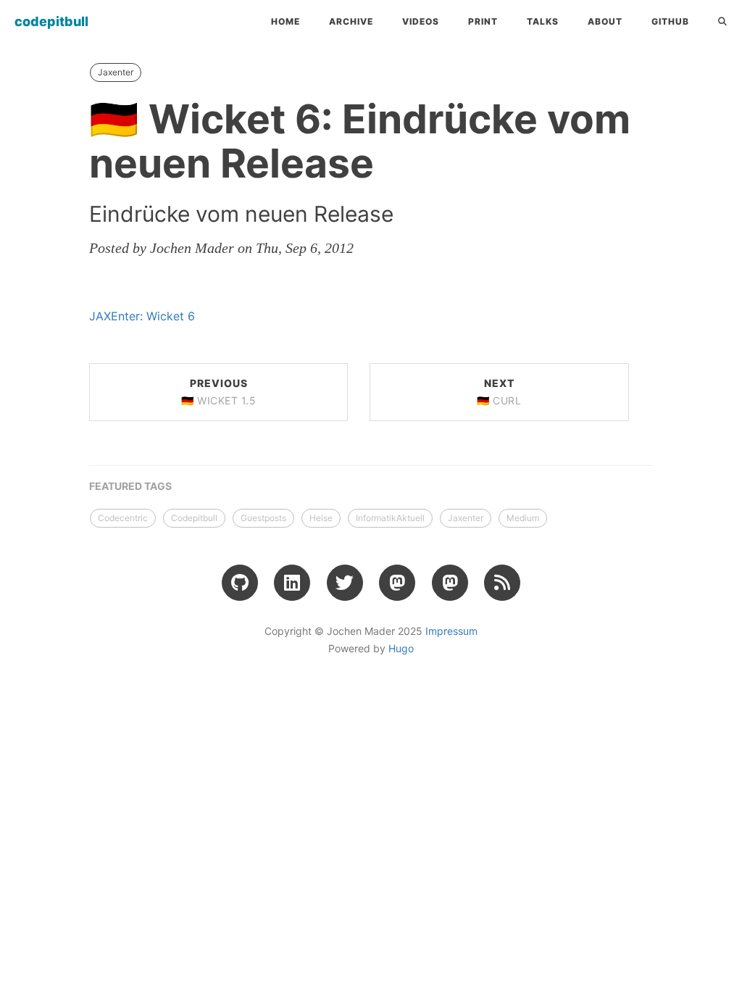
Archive (351, 21)
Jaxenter (115, 72)
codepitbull (51, 21)
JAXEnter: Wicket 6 (142, 316)
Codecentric (123, 517)
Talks (543, 21)
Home (285, 21)
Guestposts (263, 517)
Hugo (401, 648)
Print (483, 21)
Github (670, 21)
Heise (321, 517)
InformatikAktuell (390, 517)
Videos (420, 21)
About (605, 21)
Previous (218, 392)
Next (499, 392)
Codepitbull (194, 517)
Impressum (451, 631)
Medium (523, 517)
